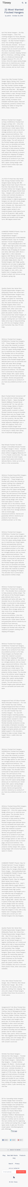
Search (11, 1163)
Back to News (15, 1150)
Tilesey (15, 1182)
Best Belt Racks (12, 1155)
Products (22, 1155)
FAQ (14, 1158)
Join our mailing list (14, 1168)
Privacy (17, 1163)
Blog (4, 1155)
